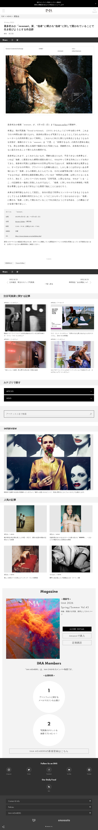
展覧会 (16, 16)
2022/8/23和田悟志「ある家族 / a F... (79, 280)
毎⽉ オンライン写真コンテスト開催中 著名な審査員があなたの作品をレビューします (49, 3)
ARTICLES (6, 302)
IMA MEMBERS (14, 813)
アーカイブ (60, 302)
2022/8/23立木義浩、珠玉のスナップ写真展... (22, 280)
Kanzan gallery (61, 124)
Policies (11, 807)
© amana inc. (49, 826)
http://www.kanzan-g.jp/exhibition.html (28, 236)
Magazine (49, 591)
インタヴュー (14, 302)
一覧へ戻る (49, 284)
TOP (2, 16)
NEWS (9, 16)
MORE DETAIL (77, 629)
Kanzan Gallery (20, 221)
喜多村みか (8, 263)
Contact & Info (14, 801)
